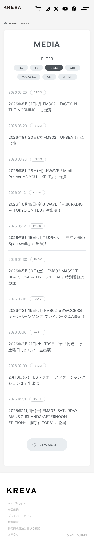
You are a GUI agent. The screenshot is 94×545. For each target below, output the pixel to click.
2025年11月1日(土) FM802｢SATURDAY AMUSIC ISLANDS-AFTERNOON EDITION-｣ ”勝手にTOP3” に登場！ (43, 416)
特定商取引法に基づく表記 (24, 528)
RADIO (54, 67)
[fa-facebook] (74, 8)
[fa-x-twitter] (56, 8)
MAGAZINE (29, 76)
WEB (72, 67)
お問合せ (13, 534)
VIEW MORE (48, 445)
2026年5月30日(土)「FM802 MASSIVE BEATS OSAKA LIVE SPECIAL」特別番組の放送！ (46, 277)
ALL (21, 67)
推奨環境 (13, 522)
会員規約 (13, 509)
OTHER (67, 76)
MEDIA (25, 23)
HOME (13, 23)
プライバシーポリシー (21, 516)
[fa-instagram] (48, 8)
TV (36, 67)
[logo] (12, 7)
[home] (5, 23)
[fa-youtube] (65, 8)
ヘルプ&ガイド (17, 503)
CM (49, 76)
